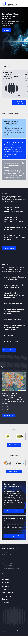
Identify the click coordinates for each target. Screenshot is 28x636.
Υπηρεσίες (6, 589)
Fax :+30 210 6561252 (7, 566)
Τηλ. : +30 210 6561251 (7, 563)
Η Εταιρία (5, 579)
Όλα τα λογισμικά (9, 248)
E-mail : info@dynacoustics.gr (10, 568)
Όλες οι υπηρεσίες (19, 102)
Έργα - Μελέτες (7, 592)
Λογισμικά (5, 586)
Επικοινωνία (6, 602)
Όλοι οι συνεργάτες (14, 471)
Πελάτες (5, 599)
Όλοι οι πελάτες (14, 445)
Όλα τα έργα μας (9, 415)
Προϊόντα (6, 30)
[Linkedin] (2, 573)
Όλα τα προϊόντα (9, 350)
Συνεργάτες (6, 596)
